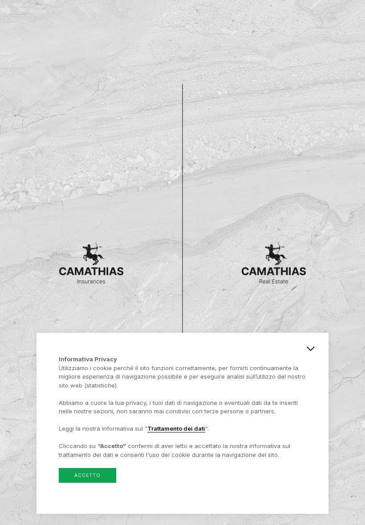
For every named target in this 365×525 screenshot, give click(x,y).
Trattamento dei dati (176, 428)
